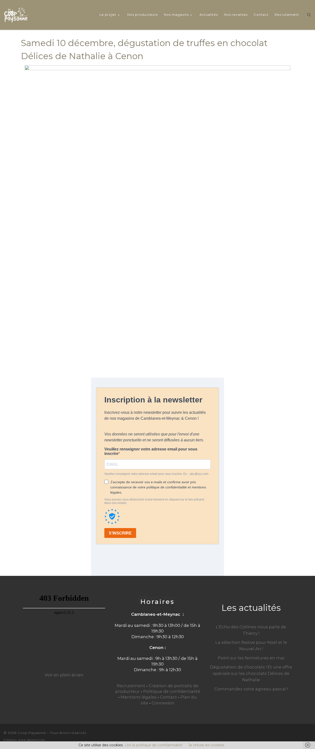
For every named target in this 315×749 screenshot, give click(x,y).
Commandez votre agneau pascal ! (251, 688)
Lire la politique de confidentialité (153, 745)
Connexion (163, 702)
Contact (168, 697)
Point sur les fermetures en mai (251, 657)
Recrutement (131, 685)
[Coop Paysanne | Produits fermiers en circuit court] (16, 14)
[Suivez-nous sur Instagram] (309, 736)
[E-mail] (293, 736)
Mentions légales (139, 697)
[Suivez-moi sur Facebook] (301, 736)
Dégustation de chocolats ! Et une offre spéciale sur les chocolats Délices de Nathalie (251, 673)
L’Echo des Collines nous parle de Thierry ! (251, 630)
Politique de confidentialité (171, 691)
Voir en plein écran (64, 674)
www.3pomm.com (31, 740)
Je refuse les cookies (206, 745)
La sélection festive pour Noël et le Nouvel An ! (251, 645)
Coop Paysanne (31, 733)
